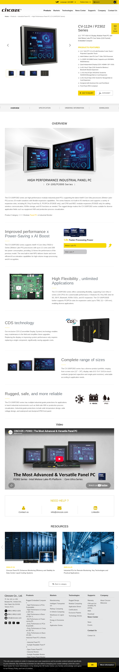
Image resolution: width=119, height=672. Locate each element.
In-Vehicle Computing (57, 612)
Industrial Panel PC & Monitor (36, 639)
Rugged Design (74, 600)
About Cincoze (105, 600)
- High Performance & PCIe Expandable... (35, 606)
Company (102, 10)
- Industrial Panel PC (33, 642)
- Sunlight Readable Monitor (35, 654)
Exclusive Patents (75, 613)
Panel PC (33, 215)
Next (70, 45)
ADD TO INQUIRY (87, 93)
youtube (18, 622)
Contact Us (112, 10)
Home (7, 16)
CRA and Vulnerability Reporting (92, 606)
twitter (14, 623)
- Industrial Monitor (32, 652)
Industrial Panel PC (24, 16)
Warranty (91, 600)
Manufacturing (55, 600)
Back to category (61, 584)
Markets (56, 10)
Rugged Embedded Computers (36, 602)
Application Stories (56, 625)
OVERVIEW (15, 108)
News (89, 622)
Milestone (103, 603)
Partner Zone (84, 2)
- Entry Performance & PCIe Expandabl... (35, 625)
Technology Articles (75, 616)
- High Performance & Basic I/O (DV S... (35, 615)
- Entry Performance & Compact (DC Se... (36, 629)
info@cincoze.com (14, 618)
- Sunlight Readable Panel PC (35, 646)
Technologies (67, 10)
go (115, 2)
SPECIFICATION (44, 108)
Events (90, 625)
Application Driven (75, 606)
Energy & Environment (57, 621)
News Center (80, 10)
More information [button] (107, 665)
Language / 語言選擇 (67, 2)
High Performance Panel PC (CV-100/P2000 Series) (48, 16)
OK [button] (92, 665)
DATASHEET (106, 93)
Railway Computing (56, 609)
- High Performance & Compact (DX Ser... (36, 611)
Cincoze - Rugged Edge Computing (11, 10)
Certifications (73, 610)
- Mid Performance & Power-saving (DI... (35, 620)
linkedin (10, 623)
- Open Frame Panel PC (34, 649)
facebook (6, 623)
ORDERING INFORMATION (74, 108)
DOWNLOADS (104, 108)
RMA (89, 611)
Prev (8, 45)
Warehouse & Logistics (57, 616)
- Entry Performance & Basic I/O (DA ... (36, 634)
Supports (92, 10)
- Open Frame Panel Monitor (35, 657)
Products (47, 10)
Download (91, 614)
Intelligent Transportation (57, 605)
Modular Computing (75, 603)
